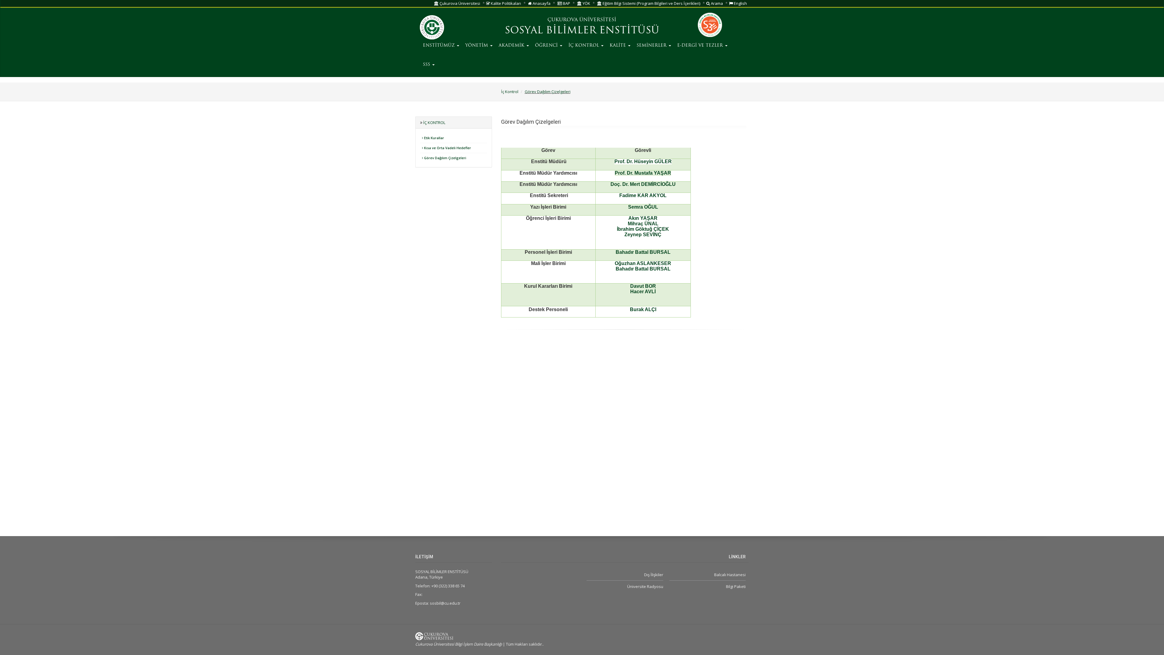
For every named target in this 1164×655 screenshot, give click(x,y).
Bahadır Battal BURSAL (643, 252)
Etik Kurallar (433, 138)
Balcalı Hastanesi (730, 574)
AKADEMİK (512, 45)
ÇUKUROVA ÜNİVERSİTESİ (581, 20)
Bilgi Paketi (736, 586)
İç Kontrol (509, 91)
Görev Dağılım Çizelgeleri (547, 91)
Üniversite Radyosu (645, 586)
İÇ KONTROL (584, 45)
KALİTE (618, 45)
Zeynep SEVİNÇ (642, 234)
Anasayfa (541, 3)
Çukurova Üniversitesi (459, 3)
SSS (427, 64)
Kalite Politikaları (505, 3)
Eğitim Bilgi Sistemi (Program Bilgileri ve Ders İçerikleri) (651, 3)
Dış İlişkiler (653, 574)
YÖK (586, 3)
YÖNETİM (477, 45)
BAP (566, 3)
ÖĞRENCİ (547, 45)
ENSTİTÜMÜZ (439, 45)
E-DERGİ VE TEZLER (700, 45)
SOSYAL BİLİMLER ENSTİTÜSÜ (582, 31)
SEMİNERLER (652, 45)
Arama (716, 3)
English (740, 3)
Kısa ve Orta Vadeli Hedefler (447, 148)
